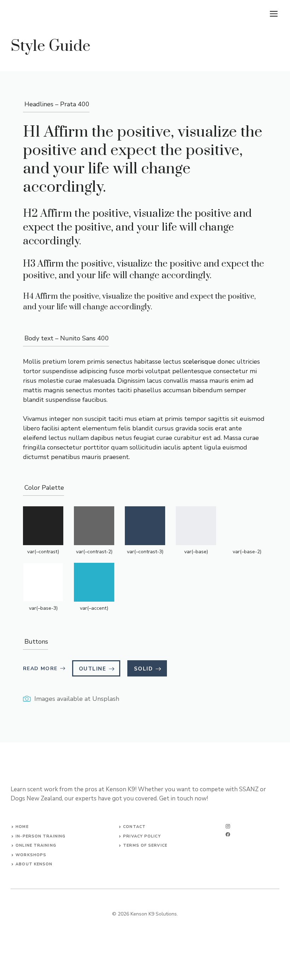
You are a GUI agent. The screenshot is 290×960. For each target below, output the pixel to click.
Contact (134, 826)
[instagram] (228, 826)
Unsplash (105, 698)
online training (36, 845)
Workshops (31, 855)
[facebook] (228, 834)
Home (22, 826)
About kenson (34, 864)
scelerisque (199, 361)
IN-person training (40, 836)
